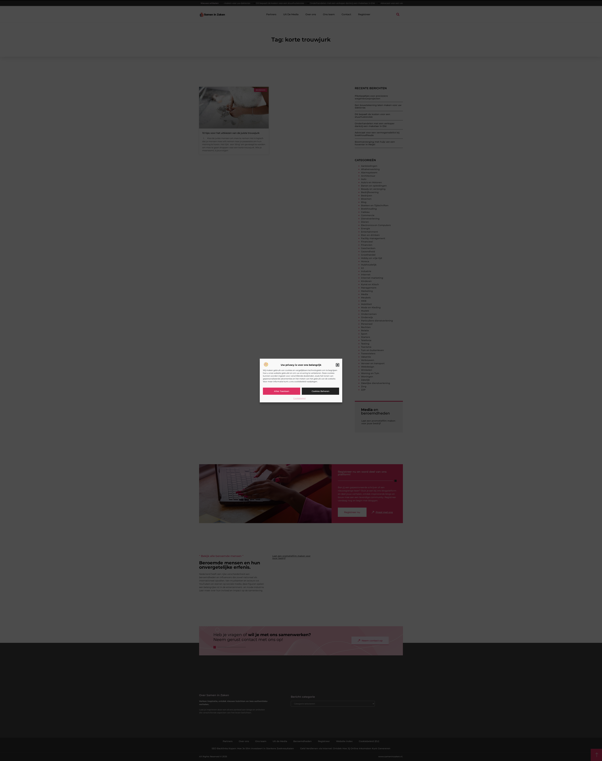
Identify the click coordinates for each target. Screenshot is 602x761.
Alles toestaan (281, 391)
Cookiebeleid (299, 398)
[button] (337, 365)
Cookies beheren (320, 391)
